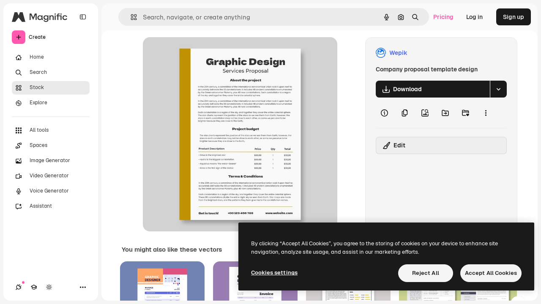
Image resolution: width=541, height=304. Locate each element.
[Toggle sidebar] (83, 17)
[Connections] (18, 287)
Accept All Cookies (491, 273)
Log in (474, 17)
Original (197, 53)
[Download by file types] (498, 89)
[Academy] (34, 287)
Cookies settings (274, 272)
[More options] (485, 112)
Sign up (513, 17)
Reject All (425, 273)
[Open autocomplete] (130, 17)
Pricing (443, 17)
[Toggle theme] (49, 287)
